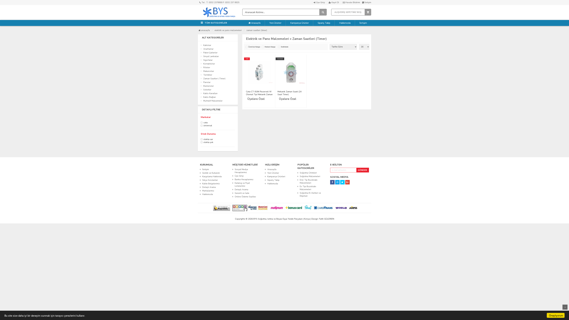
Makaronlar (208, 71)
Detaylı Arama (209, 187)
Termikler (207, 74)
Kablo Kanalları (210, 93)
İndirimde (284, 47)
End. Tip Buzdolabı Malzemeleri (308, 181)
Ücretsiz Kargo (254, 47)
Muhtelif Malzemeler (213, 100)
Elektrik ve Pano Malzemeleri (228, 30)
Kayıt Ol (335, 2)
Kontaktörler (209, 63)
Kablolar (207, 45)
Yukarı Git (565, 307)
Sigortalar (208, 60)
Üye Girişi (320, 2)
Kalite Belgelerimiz (211, 183)
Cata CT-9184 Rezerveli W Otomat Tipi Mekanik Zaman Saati (259, 94)
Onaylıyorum (556, 315)
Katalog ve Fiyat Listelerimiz (242, 184)
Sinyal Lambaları (211, 56)
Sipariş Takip (324, 22)
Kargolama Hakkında (212, 176)
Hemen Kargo (270, 47)
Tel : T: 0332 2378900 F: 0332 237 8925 (220, 2)
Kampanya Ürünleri (276, 176)
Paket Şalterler (210, 52)
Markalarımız (208, 190)
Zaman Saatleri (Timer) (256, 30)
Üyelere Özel (256, 99)
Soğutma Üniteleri (308, 172)
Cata (205, 123)
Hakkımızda (345, 22)
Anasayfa (255, 22)
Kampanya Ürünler (299, 22)
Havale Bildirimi (352, 2)
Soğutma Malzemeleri (310, 176)
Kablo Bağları (209, 97)
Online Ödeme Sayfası (245, 196)
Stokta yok (208, 142)
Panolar (207, 82)
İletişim (367, 2)
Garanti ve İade (242, 193)
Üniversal (207, 126)
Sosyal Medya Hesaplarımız (241, 171)
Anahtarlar (208, 49)
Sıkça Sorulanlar (210, 180)
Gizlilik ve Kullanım (211, 173)
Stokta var (208, 140)
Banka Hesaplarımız (244, 179)
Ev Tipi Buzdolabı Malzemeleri (308, 188)
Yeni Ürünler (275, 22)
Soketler (207, 89)
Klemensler (208, 86)
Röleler (206, 67)
